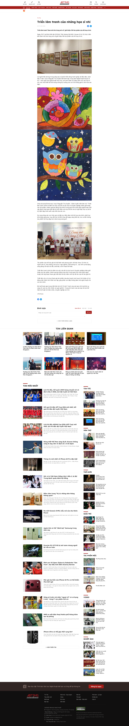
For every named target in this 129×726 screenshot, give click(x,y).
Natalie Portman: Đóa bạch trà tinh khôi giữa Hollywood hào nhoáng (100, 505)
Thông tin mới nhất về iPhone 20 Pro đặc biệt (60, 459)
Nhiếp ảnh (88, 639)
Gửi (90, 312)
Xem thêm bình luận (65, 321)
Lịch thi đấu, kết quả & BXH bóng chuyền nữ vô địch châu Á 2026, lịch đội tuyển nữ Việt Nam (61, 391)
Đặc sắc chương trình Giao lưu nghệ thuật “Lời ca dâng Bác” (101, 546)
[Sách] (89, 579)
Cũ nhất (90, 308)
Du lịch (74, 7)
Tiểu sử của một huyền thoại (100, 568)
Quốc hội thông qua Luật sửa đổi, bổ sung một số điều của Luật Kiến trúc (95, 348)
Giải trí (87, 514)
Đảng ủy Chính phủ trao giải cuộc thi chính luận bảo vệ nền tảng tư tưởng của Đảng (75, 373)
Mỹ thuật (68, 7)
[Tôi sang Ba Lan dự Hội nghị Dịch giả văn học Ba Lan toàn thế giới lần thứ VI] (89, 487)
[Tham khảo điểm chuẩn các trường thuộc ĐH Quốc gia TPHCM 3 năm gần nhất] (89, 529)
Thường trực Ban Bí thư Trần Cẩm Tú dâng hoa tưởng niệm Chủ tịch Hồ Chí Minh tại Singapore (53, 349)
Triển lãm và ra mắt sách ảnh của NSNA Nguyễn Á (101, 653)
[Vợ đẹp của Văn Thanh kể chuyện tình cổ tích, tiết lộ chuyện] (89, 538)
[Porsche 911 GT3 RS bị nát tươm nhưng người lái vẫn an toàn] (32, 550)
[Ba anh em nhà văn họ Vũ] (89, 445)
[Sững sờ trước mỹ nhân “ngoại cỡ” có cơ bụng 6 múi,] (32, 602)
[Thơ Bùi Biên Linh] (89, 588)
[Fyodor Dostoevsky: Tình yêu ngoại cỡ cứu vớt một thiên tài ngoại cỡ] (89, 478)
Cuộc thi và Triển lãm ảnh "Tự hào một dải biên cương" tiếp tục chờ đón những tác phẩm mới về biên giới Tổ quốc (101, 673)
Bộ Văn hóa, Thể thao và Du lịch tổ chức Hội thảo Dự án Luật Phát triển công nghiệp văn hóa (100, 664)
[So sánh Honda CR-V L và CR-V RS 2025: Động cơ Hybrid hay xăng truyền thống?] (89, 612)
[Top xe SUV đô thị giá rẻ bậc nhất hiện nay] (89, 630)
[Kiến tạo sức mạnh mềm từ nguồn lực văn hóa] (96, 363)
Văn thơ (48, 7)
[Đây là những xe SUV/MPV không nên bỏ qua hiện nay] (89, 621)
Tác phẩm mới (90, 556)
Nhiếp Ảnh (61, 7)
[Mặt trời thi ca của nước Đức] (89, 496)
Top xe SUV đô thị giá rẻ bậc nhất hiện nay (100, 629)
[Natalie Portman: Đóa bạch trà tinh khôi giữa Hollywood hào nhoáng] (89, 505)
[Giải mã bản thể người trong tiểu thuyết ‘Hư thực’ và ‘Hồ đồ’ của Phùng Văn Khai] (89, 454)
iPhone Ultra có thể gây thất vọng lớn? (58, 632)
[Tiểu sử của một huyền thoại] (89, 570)
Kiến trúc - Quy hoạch (38, 7)
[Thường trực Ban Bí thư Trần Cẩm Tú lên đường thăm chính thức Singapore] (32, 363)
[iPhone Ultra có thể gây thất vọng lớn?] (32, 637)
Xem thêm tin (51, 647)
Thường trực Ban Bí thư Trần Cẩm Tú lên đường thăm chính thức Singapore (32, 373)
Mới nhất (84, 308)
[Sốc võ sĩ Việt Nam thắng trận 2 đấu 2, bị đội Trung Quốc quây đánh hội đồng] (32, 481)
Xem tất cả (78, 308)
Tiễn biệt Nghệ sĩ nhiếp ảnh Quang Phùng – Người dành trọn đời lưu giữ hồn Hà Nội (100, 645)
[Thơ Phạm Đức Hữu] (89, 562)
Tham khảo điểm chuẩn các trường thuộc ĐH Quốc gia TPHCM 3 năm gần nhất (101, 528)
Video (86, 597)
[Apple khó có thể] (32, 533)
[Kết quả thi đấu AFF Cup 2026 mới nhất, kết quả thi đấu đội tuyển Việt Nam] (32, 412)
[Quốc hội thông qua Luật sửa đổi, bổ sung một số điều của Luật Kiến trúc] (96, 338)
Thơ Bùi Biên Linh (100, 585)
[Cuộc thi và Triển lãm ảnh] (89, 672)
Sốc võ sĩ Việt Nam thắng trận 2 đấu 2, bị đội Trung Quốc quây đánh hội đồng (60, 477)
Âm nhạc (80, 7)
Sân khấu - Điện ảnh (90, 7)
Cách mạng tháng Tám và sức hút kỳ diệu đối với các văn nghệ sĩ (100, 462)
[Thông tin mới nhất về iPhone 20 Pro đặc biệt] (32, 464)
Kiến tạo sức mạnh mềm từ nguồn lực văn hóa (95, 372)
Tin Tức (28, 7)
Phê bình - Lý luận (97, 694)
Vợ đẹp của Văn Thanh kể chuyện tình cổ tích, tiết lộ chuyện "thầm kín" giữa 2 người (100, 537)
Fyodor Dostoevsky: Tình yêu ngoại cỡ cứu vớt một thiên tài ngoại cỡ (100, 478)
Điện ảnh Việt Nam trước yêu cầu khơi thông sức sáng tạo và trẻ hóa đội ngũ (53, 373)
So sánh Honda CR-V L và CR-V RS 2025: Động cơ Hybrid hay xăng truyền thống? (101, 612)
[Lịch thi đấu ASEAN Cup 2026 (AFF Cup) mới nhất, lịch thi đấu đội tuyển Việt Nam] (32, 429)
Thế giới (54, 7)
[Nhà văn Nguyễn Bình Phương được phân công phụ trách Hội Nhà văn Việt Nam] (89, 436)
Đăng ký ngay (96, 686)
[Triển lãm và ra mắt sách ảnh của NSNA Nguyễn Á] (89, 654)
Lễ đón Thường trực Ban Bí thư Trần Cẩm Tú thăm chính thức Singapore (32, 348)
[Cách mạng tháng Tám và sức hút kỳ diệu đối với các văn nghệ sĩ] (89, 463)
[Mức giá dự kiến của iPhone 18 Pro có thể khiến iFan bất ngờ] (32, 585)
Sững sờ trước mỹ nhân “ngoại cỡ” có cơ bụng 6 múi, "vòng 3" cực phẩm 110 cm (61, 598)
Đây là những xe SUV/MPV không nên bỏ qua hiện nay (100, 620)
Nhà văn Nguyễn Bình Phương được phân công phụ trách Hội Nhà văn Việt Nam (100, 436)
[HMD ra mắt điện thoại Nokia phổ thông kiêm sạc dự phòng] (32, 620)
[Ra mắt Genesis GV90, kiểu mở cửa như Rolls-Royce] (32, 516)
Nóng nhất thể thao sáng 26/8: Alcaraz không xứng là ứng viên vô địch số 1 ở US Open (61, 443)
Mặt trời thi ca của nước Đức (100, 494)
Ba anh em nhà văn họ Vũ (100, 443)
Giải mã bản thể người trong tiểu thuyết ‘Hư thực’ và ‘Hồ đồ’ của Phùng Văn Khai (101, 454)
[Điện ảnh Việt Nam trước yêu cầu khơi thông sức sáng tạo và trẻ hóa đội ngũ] (53, 363)
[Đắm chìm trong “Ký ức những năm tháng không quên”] (32, 499)
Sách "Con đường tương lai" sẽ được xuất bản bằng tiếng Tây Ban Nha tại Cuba (100, 579)
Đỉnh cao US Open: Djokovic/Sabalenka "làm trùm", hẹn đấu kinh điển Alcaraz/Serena (60, 563)
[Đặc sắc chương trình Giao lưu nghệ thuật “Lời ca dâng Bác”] (89, 547)
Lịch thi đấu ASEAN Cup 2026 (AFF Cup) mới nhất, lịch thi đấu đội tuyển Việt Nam (60, 425)
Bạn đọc (100, 7)
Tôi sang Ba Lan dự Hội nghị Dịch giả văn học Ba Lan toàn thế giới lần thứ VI (101, 487)
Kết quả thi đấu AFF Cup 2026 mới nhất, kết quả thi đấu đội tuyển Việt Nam (60, 408)
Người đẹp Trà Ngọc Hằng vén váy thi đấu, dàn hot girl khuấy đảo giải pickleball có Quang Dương (100, 520)
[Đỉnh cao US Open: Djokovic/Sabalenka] (32, 568)
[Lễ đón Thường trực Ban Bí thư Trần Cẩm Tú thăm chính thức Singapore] (32, 338)
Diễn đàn (62, 701)
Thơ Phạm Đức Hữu (101, 558)
